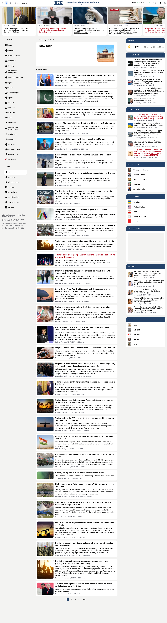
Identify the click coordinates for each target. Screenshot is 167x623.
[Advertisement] (146, 247)
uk (154, 3)
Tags (45, 39)
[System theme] (6, 3)
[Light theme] (2, 3)
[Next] (164, 21)
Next (84, 599)
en (160, 3)
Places (52, 39)
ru (165, 3)
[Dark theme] (11, 3)
